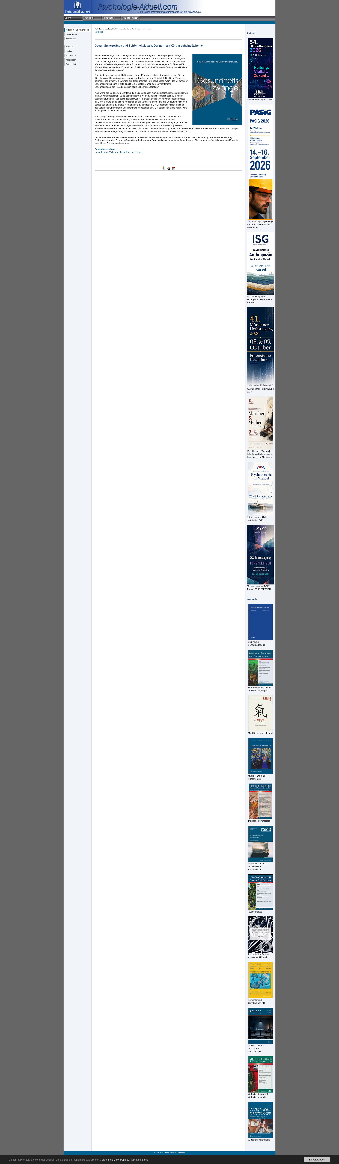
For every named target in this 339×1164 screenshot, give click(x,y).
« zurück (99, 32)
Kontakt (69, 51)
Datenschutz (71, 64)
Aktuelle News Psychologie (77, 30)
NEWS (115, 29)
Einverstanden (317, 1159)
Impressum (71, 55)
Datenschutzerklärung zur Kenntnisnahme (125, 1159)
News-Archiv (71, 34)
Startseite (70, 47)
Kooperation (71, 60)
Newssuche (71, 39)
